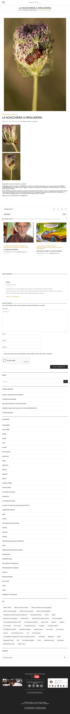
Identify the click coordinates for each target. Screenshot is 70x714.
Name (4, 333)
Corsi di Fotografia (57, 618)
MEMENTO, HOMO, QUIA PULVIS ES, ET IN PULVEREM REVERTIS (19, 408)
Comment (5, 308)
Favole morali (6, 487)
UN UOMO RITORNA (7, 412)
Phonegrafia (6, 554)
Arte (3, 443)
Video (27, 247)
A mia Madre (7, 246)
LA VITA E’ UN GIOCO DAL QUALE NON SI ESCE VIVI (16, 505)
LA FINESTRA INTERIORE (11, 249)
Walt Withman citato (8, 644)
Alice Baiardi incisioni (35, 615)
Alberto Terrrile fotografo (43, 611)
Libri (3, 514)
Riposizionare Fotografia (17, 247)
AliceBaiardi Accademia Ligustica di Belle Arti (15, 615)
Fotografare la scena (29, 626)
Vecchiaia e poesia (49, 640)
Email (4, 340)
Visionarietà (60, 640)
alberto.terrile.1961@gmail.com (35, 693)
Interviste (5, 496)
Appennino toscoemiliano (10, 618)
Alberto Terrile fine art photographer (41, 607)
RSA (18, 640)
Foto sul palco (60, 629)
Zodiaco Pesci (21, 644)
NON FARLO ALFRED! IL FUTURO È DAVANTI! (49, 251)
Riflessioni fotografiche (10, 563)
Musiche (4, 532)
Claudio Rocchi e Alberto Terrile (40, 618)
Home (20, 10)
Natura (4, 536)
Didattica (5, 465)
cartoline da (6, 452)
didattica (53, 622)
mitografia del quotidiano (30, 10)
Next (64, 214)
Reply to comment (13, 296)
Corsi (4, 461)
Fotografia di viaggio (24, 629)
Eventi (4, 478)
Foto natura (49, 629)
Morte (59, 636)
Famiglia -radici (7, 483)
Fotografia (41, 626)
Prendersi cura (7, 559)
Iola (28, 633)
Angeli (4, 438)
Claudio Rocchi (25, 618)
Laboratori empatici (8, 510)
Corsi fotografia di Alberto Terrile (12, 622)
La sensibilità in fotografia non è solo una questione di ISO (19, 636)
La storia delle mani (8, 501)
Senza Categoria (7, 577)
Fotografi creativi (38, 629)
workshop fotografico (9, 594)
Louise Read (41, 636)
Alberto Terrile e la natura (21, 607)
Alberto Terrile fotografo (9, 611)
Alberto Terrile (26, 121)
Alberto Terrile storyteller (26, 611)
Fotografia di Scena (8, 492)
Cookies (40, 703)
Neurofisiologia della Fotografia (13, 541)
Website (4, 347)
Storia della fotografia (28, 640)
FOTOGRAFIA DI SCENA (9, 629)
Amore (4, 434)
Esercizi (4, 474)
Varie (4, 585)
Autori (4, 447)
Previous (7, 214)
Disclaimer (46, 703)
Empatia (62, 622)
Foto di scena (17, 626)
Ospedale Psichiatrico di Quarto (12, 550)
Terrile (39, 640)
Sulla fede (5, 581)
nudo (3, 545)
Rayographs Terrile (8, 640)
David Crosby (44, 622)
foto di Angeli (6, 626)
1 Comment (34, 121)
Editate (4, 469)
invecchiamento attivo (17, 633)
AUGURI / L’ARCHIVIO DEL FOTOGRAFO (12, 395)
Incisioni (5, 633)
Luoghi (4, 519)
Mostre (4, 527)
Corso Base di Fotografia (31, 622)
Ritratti (4, 572)
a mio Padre (14, 246)
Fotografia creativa (53, 626)
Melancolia (51, 636)
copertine (5, 456)
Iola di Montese (36, 633)
